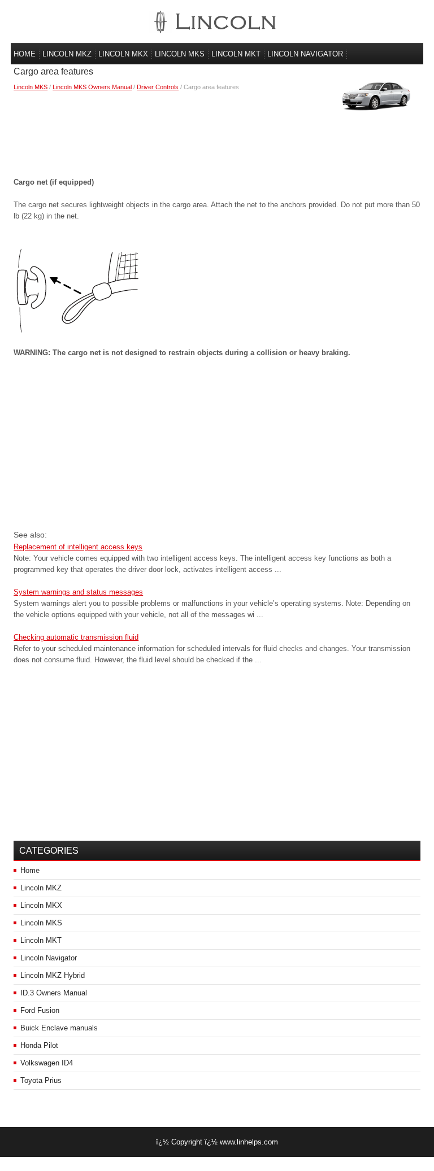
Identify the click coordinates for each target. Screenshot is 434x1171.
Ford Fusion (39, 1010)
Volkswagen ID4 (46, 1063)
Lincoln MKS (180, 54)
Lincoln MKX (123, 54)
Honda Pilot (39, 1045)
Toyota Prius (41, 1080)
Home (25, 54)
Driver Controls (158, 87)
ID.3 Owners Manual (53, 993)
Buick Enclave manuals (59, 1028)
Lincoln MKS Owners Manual (92, 87)
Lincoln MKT (236, 54)
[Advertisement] (217, 131)
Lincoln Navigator (305, 54)
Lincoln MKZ (67, 54)
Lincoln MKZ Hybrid (52, 975)
